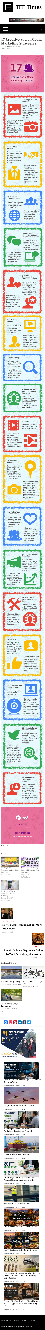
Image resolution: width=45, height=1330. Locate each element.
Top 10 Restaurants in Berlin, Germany (21, 1250)
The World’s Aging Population (9, 1005)
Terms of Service (7, 1326)
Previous (8, 921)
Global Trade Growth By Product (18, 1154)
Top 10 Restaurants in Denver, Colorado (21, 1227)
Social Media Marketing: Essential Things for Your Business (30, 870)
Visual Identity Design (11, 982)
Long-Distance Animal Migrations (19, 1105)
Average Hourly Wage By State (17, 1203)
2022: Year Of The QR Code (32, 983)
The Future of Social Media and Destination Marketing (9, 893)
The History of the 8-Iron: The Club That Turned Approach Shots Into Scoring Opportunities (22, 1275)
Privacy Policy (19, 1326)
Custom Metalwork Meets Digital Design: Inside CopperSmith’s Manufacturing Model (22, 1303)
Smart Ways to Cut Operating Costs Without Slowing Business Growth (19, 1179)
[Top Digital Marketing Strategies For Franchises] (10, 862)
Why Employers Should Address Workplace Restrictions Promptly (18, 1130)
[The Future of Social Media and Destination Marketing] (10, 885)
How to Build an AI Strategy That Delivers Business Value (22, 1081)
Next (38, 946)
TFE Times (6, 48)
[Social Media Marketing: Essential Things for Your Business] (30, 862)
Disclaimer (28, 1326)
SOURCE (4, 846)
